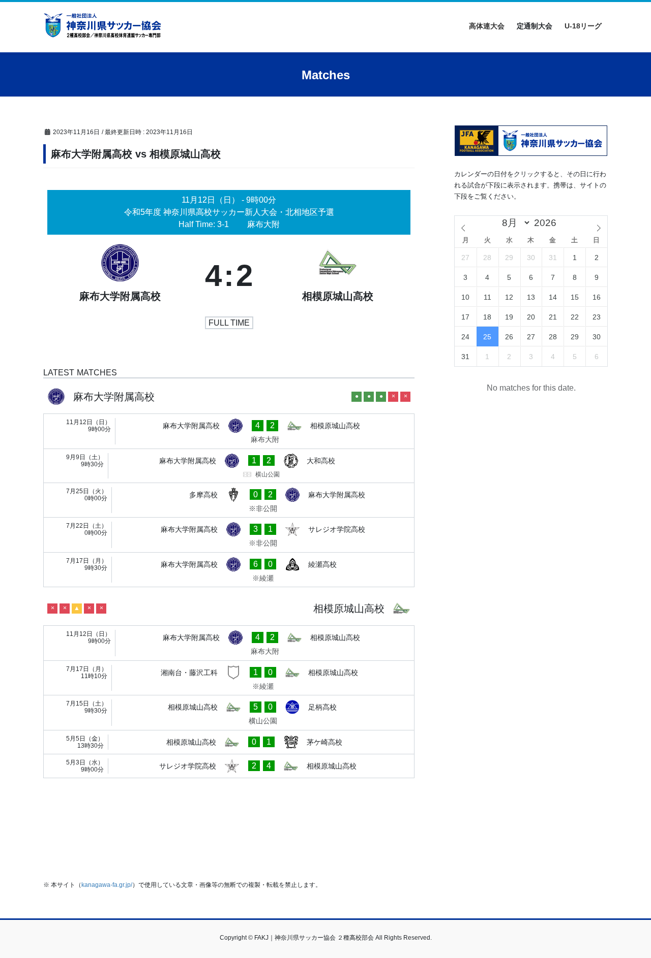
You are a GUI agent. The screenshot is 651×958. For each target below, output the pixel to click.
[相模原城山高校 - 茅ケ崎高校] (229, 742)
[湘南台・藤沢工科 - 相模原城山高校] (229, 678)
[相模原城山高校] (337, 275)
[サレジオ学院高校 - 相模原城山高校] (229, 766)
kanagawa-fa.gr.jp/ (106, 884)
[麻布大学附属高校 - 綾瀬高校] (229, 570)
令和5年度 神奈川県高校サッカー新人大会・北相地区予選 (229, 212)
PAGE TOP (625, 920)
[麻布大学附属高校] (120, 275)
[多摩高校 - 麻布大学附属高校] (229, 500)
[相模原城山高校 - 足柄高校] (229, 712)
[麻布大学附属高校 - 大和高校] (229, 466)
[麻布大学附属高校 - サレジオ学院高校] (229, 535)
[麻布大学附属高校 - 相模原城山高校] (229, 431)
